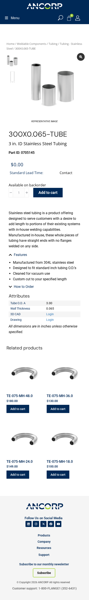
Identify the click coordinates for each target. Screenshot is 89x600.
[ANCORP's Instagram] (36, 524)
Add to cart (47, 192)
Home (10, 44)
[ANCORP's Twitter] (43, 524)
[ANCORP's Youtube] (58, 524)
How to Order (24, 287)
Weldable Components (31, 44)
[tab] (44, 255)
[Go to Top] (10, 590)
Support (43, 554)
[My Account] (77, 18)
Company (44, 541)
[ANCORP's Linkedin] (28, 524)
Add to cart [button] (17, 409)
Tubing (53, 44)
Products (44, 535)
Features (20, 255)
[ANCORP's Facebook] (51, 524)
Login (50, 314)
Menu (15, 18)
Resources (44, 548)
